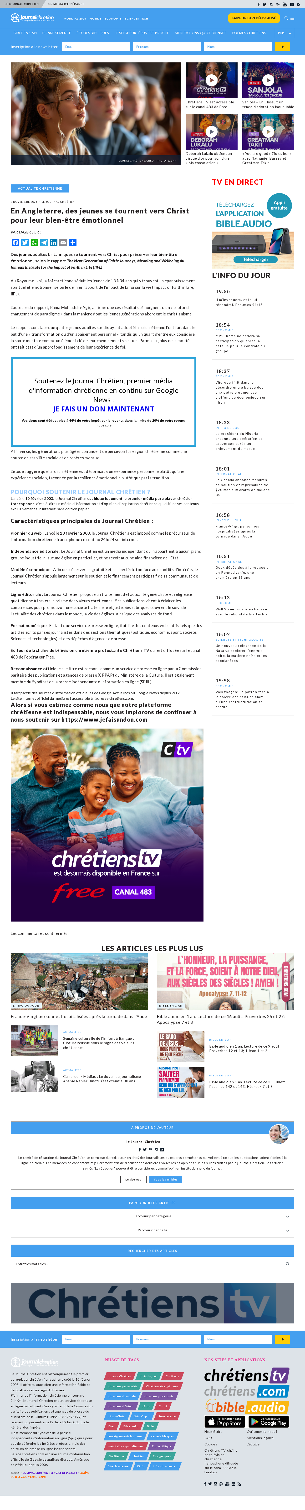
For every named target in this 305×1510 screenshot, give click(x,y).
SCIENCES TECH (136, 18)
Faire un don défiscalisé (254, 18)
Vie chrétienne (118, 1466)
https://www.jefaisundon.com (104, 719)
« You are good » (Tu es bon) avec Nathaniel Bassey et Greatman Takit (266, 158)
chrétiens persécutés (122, 1386)
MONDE (95, 18)
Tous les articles (166, 1179)
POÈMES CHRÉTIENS (249, 33)
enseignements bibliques (125, 1436)
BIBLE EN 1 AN (25, 33)
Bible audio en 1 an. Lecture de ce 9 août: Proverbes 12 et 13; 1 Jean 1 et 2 (245, 1048)
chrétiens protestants (159, 1396)
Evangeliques (162, 1456)
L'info (140, 1466)
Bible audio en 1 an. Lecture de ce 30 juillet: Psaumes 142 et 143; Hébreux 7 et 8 (247, 1084)
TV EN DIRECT (238, 181)
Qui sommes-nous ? (262, 1431)
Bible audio (130, 1426)
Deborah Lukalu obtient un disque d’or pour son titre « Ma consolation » (209, 158)
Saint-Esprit (142, 1416)
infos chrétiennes (165, 1466)
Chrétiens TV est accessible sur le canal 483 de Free (210, 104)
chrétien (138, 1456)
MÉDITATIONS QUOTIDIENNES (200, 33)
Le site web (133, 1179)
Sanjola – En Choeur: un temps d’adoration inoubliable (268, 104)
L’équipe (253, 1444)
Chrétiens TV (136, 650)
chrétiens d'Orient (121, 1406)
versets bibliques (162, 1436)
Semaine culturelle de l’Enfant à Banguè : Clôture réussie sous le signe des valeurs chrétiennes (98, 1043)
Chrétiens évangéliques (162, 1386)
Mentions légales (260, 1438)
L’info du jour (148, 1376)
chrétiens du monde (122, 1396)
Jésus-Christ (117, 1416)
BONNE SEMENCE (56, 33)
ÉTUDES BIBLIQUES (93, 33)
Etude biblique (161, 1446)
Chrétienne (116, 1456)
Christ (163, 1406)
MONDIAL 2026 (75, 18)
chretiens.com (121, 698)
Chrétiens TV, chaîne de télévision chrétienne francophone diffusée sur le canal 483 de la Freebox (221, 1461)
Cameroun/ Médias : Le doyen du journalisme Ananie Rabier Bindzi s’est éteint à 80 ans (102, 1078)
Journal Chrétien (72, 498)
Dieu (111, 1426)
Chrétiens (172, 1376)
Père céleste (167, 1416)
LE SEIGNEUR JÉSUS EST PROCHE (142, 33)
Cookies (210, 1444)
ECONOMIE (113, 18)
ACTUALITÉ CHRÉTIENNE (40, 188)
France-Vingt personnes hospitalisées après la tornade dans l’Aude (79, 1016)
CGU (208, 1438)
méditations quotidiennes (125, 1446)
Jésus (146, 1406)
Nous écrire (213, 1431)
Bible (150, 1426)
